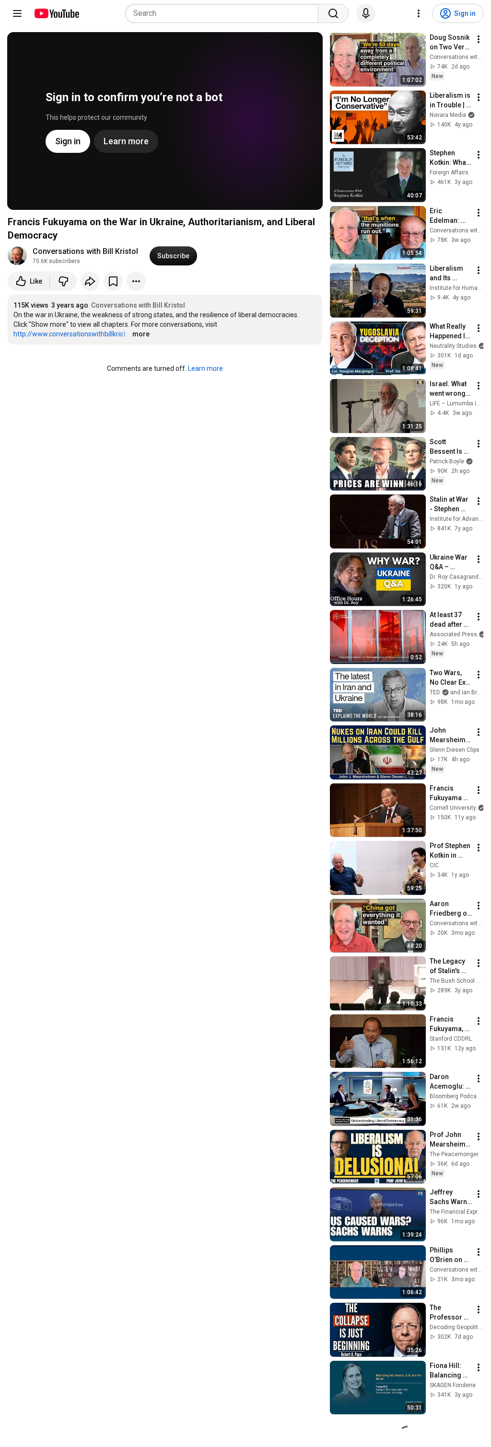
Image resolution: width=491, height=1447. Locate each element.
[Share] (90, 281)
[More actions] (136, 281)
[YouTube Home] (56, 13)
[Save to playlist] (113, 281)
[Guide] (17, 13)
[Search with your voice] (365, 13)
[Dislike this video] (63, 281)
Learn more (205, 368)
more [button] (141, 334)
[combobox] (224, 13)
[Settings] (418, 13)
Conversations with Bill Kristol (85, 251)
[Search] (333, 13)
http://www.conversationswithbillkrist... (71, 334)
